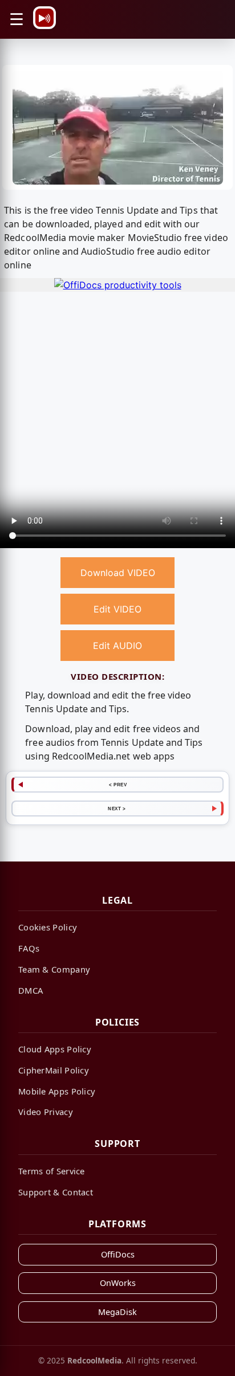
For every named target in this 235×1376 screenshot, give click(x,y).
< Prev (118, 784)
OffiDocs (118, 1254)
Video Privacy (45, 1111)
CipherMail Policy (53, 1070)
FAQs (28, 948)
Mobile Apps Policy (56, 1091)
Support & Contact (55, 1192)
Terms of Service (51, 1171)
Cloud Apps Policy (54, 1049)
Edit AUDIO (117, 645)
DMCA (30, 990)
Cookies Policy (47, 927)
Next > (116, 808)
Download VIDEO (117, 572)
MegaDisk (117, 1311)
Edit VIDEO (117, 609)
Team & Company (54, 969)
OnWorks (118, 1282)
